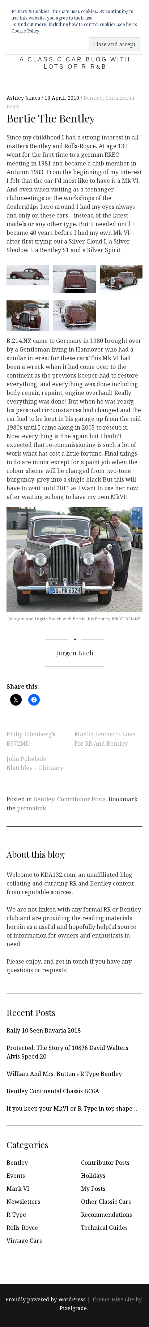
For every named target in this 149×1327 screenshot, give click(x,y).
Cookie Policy (25, 31)
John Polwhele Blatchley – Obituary (35, 763)
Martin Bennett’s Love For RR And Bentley (105, 738)
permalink (31, 808)
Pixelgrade (73, 1308)
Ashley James (24, 97)
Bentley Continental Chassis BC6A (53, 1091)
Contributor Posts (81, 799)
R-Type (16, 1215)
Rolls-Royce (22, 1228)
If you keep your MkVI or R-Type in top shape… (72, 1108)
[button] (25, 274)
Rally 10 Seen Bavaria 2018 (44, 1030)
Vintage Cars (24, 1241)
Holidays (93, 1176)
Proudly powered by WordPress (45, 1299)
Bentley (93, 97)
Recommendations (106, 1215)
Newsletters (23, 1202)
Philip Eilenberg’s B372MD (31, 738)
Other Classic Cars (106, 1202)
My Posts (93, 1189)
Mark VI (18, 1189)
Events (16, 1176)
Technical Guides (104, 1228)
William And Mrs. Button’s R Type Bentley (64, 1074)
